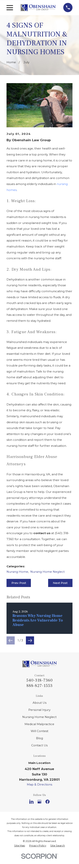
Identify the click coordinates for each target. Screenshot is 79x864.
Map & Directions (39, 784)
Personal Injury (39, 710)
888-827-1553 (39, 686)
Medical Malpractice (39, 724)
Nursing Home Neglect (47, 571)
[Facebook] (47, 802)
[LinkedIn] (31, 802)
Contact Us (39, 745)
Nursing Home (17, 571)
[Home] (38, 7)
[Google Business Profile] (39, 802)
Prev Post (19, 583)
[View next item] (30, 640)
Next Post (60, 583)
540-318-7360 (39, 680)
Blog (39, 738)
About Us (39, 702)
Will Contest (39, 731)
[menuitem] (19, 846)
